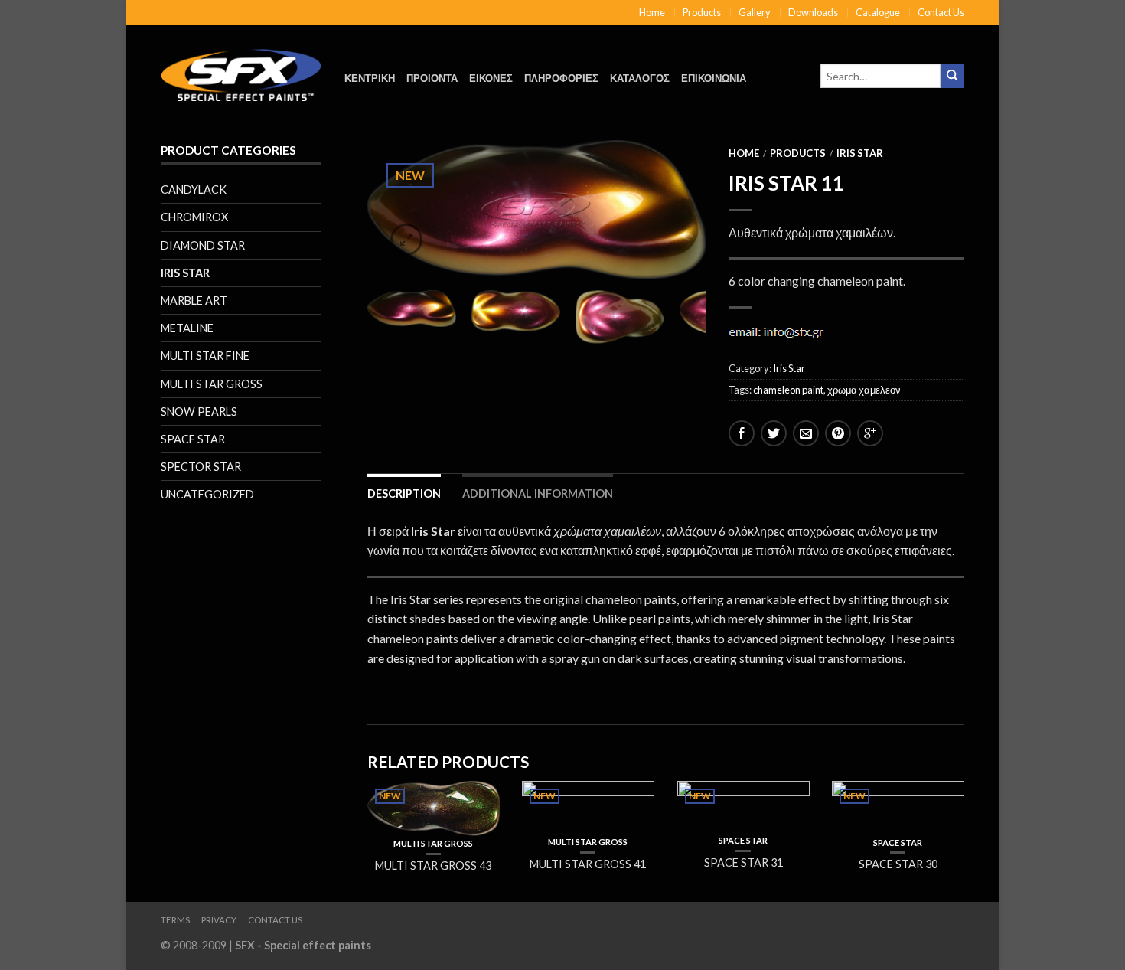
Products (702, 12)
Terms (175, 920)
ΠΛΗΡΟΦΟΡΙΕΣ (561, 78)
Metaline (187, 328)
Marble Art (194, 300)
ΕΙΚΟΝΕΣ (491, 78)
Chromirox (194, 217)
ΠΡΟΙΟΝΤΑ (432, 78)
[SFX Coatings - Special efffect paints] (241, 70)
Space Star (193, 439)
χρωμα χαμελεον (864, 390)
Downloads (813, 12)
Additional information (537, 493)
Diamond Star (203, 245)
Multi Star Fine (205, 355)
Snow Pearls (199, 411)
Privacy (218, 920)
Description (404, 493)
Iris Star (185, 272)
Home (652, 12)
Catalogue (878, 12)
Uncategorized (207, 494)
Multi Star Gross (211, 383)
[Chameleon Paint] (536, 209)
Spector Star (201, 466)
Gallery (755, 12)
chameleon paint (788, 390)
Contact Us (941, 12)
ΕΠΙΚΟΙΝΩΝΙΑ (713, 78)
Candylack (194, 189)
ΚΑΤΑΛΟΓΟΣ (640, 78)
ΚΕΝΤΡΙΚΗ (369, 78)
